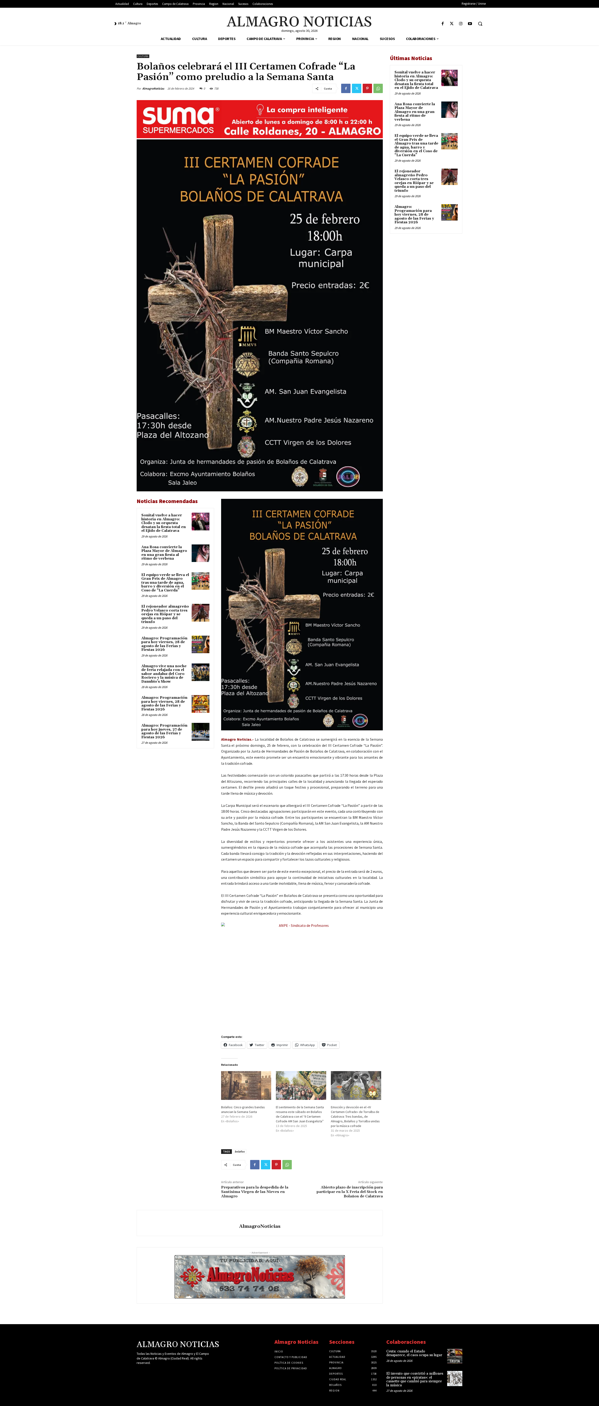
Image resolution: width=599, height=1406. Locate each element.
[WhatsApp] (378, 88)
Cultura (143, 56)
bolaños (240, 1151)
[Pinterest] (367, 88)
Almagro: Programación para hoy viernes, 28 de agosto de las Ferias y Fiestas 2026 (164, 644)
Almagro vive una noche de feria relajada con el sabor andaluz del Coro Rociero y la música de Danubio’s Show (163, 674)
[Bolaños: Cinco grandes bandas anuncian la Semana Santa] (246, 1085)
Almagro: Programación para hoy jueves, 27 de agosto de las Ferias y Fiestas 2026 (164, 731)
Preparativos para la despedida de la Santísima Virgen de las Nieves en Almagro (254, 1192)
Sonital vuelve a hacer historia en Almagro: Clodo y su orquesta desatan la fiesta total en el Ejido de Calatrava (163, 523)
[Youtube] (470, 24)
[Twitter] (451, 24)
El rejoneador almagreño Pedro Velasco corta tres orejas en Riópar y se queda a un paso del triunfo (165, 614)
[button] (480, 23)
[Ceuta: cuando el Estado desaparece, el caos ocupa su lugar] (454, 1356)
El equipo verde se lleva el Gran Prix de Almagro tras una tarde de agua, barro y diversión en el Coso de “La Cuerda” (165, 583)
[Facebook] (442, 24)
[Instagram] (460, 24)
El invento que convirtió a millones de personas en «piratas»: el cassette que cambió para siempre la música (414, 1379)
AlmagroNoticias (153, 89)
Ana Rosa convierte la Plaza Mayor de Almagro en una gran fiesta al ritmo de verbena (164, 553)
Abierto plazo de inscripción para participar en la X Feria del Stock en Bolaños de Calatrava (350, 1192)
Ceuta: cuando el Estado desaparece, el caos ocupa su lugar (414, 1353)
